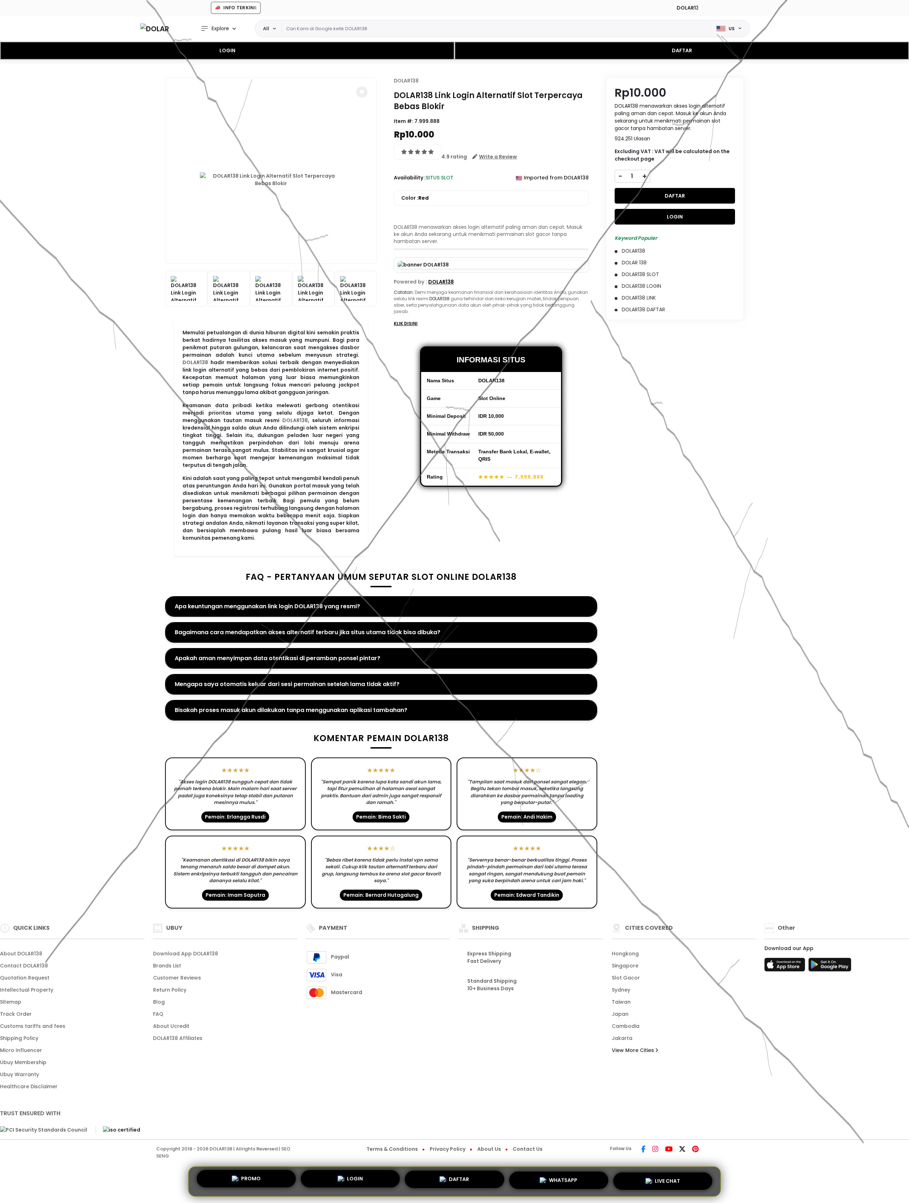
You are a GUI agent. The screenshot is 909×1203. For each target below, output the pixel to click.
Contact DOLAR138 (24, 965)
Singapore (625, 965)
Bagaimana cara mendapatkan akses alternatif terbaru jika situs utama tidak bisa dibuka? (307, 632)
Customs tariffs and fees (32, 1026)
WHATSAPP (563, 1180)
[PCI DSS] (43, 1130)
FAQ (158, 1014)
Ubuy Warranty (19, 1074)
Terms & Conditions (392, 1149)
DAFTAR (682, 50)
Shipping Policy (19, 1038)
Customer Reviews (177, 977)
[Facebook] (643, 1149)
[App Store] (785, 967)
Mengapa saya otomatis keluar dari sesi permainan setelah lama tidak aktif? (287, 684)
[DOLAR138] (154, 29)
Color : (415, 197)
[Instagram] (655, 1149)
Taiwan (621, 1001)
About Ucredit (171, 1026)
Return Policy (169, 989)
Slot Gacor (626, 977)
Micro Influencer (21, 1050)
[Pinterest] (695, 1149)
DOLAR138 (195, 362)
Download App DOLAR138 (185, 953)
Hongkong (625, 953)
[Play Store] (830, 967)
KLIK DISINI (406, 323)
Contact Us (528, 1149)
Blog (159, 1001)
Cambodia (625, 1026)
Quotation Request (24, 977)
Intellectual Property (26, 989)
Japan (620, 1014)
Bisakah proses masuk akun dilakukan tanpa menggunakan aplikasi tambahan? (291, 710)
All (266, 28)
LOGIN (227, 50)
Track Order (16, 1014)
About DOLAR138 (21, 953)
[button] (362, 92)
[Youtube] (668, 1149)
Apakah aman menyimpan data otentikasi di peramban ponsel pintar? (277, 658)
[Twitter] (682, 1149)
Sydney (621, 989)
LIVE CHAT (667, 1179)
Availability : (410, 177)
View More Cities (633, 1050)
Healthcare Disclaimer (29, 1086)
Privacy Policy (448, 1149)
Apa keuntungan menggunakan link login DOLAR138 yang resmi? (267, 606)
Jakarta (622, 1038)
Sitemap (10, 1001)
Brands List (167, 965)
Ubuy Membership (23, 1062)
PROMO (251, 1181)
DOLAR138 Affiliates (177, 1038)
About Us (489, 1149)
